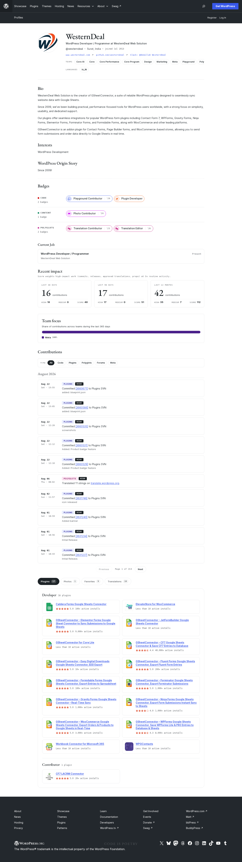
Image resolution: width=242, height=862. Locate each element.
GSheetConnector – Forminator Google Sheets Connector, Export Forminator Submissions (164, 682)
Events (147, 816)
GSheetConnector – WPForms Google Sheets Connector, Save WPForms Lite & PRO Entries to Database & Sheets (165, 725)
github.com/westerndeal (110, 55)
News (17, 816)
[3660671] (81, 388)
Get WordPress (225, 6)
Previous (104, 569)
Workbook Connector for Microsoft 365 (80, 743)
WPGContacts (144, 743)
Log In (223, 17)
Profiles (18, 17)
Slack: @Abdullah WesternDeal (148, 55)
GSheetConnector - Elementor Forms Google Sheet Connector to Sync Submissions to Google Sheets (85, 623)
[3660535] (81, 426)
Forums (101, 362)
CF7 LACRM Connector (70, 773)
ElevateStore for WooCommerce (155, 604)
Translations (117, 581)
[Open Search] (204, 6)
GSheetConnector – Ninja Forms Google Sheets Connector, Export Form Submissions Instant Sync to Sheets (166, 703)
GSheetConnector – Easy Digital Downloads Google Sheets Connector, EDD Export (82, 663)
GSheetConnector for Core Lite (75, 642)
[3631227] (81, 554)
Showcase (63, 811)
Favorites (92, 581)
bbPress (192, 822)
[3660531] (81, 445)
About (17, 811)
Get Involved (150, 811)
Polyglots (87, 362)
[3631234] (81, 536)
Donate (149, 822)
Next (140, 569)
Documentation (109, 816)
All (51, 362)
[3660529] (81, 464)
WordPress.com (196, 811)
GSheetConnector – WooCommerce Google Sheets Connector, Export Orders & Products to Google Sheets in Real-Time (85, 725)
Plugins (72, 362)
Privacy (18, 828)
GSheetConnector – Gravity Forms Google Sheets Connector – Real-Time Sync (86, 701)
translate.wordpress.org (105, 483)
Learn (103, 811)
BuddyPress (194, 828)
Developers (107, 822)
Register (212, 17)
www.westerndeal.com (78, 55)
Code (60, 362)
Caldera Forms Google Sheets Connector (81, 604)
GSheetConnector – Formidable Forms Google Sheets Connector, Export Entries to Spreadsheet (86, 682)
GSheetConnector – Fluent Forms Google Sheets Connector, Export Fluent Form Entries (165, 663)
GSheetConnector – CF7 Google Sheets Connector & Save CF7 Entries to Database (162, 644)
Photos (70, 581)
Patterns (62, 828)
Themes (62, 816)
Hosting (18, 822)
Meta (113, 362)
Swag (148, 828)
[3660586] (81, 407)
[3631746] (81, 498)
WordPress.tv (109, 828)
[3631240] (81, 517)
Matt (190, 816)
